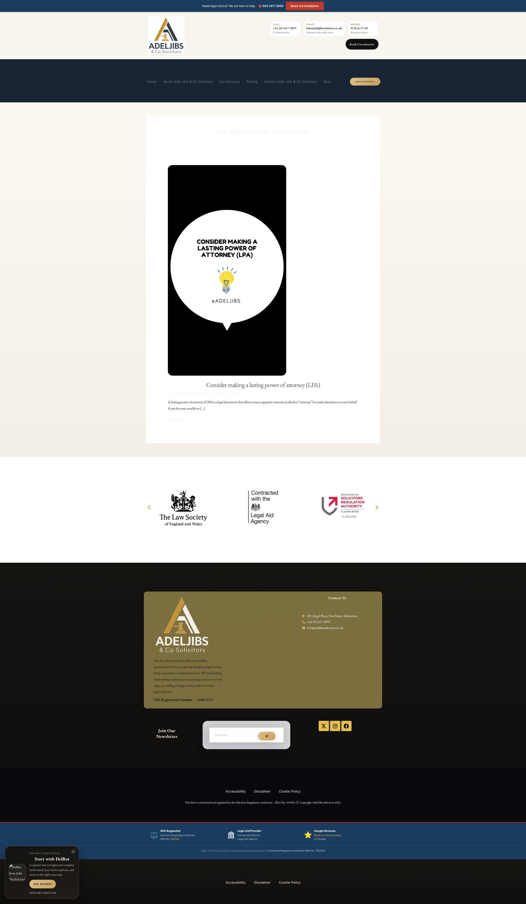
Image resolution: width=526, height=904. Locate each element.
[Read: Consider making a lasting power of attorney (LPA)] (227, 270)
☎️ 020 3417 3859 (270, 6)
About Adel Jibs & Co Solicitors (188, 82)
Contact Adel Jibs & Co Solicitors (290, 82)
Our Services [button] (229, 82)
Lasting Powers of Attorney (209, 392)
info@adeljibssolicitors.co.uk (324, 28)
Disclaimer (262, 791)
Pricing (251, 82)
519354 (174, 838)
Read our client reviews (327, 835)
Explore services (42, 893)
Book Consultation (305, 6)
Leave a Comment (179, 392)
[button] (149, 507)
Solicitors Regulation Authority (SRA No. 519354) (297, 850)
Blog (327, 82)
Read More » (177, 419)
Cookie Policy (290, 791)
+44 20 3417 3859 (284, 28)
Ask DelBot (42, 884)
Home (152, 82)
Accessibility (236, 791)
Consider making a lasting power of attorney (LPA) (263, 385)
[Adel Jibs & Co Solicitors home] (190, 35)
